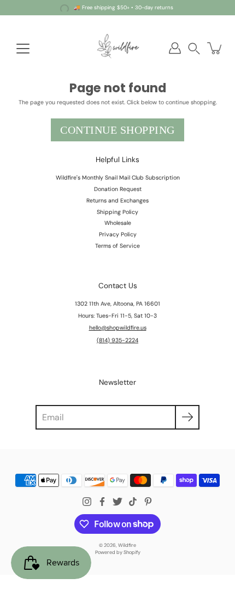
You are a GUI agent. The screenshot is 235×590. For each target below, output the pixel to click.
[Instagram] (87, 501)
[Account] (175, 48)
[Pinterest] (148, 501)
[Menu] (23, 48)
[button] (194, 48)
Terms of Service (117, 245)
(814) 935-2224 (117, 340)
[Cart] (215, 48)
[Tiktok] (133, 501)
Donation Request (118, 189)
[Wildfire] (117, 48)
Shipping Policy (117, 212)
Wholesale (117, 223)
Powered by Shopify (117, 552)
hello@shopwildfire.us (117, 327)
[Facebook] (102, 501)
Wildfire (127, 545)
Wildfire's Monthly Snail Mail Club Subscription (118, 177)
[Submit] (187, 417)
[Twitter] (117, 501)
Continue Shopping (117, 130)
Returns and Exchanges (117, 200)
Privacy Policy (118, 234)
